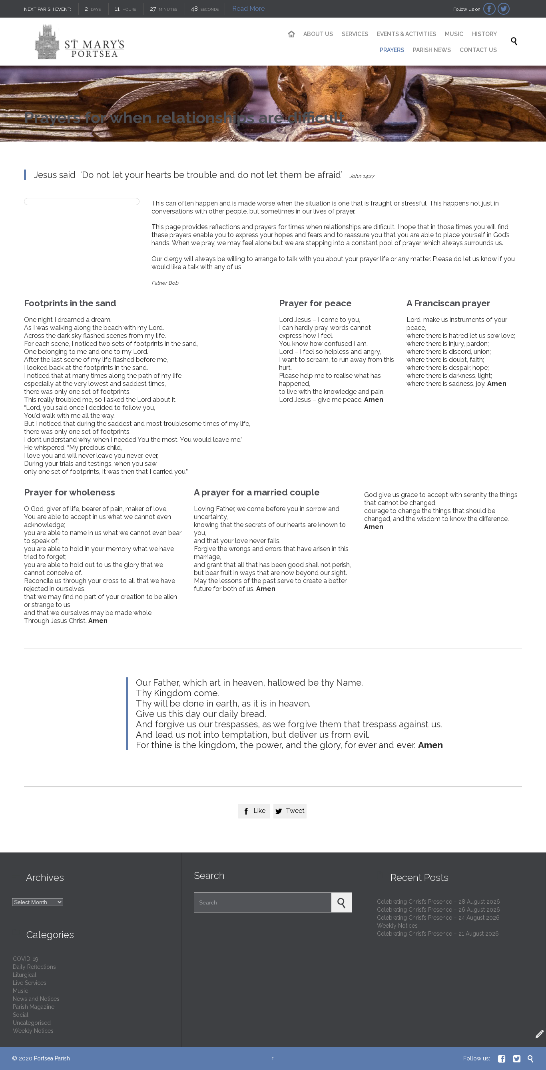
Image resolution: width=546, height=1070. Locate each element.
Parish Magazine (33, 1007)
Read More (248, 8)
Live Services (29, 983)
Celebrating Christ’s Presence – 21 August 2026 (438, 933)
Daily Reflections (34, 967)
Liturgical (24, 975)
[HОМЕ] (291, 34)
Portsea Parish (52, 1058)
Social (20, 1015)
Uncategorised (32, 1023)
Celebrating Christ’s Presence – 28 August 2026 (438, 901)
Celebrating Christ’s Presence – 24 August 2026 (438, 917)
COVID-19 (25, 959)
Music (20, 991)
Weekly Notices (33, 1031)
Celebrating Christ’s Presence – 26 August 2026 (438, 909)
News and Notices (36, 999)
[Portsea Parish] (144, 42)
